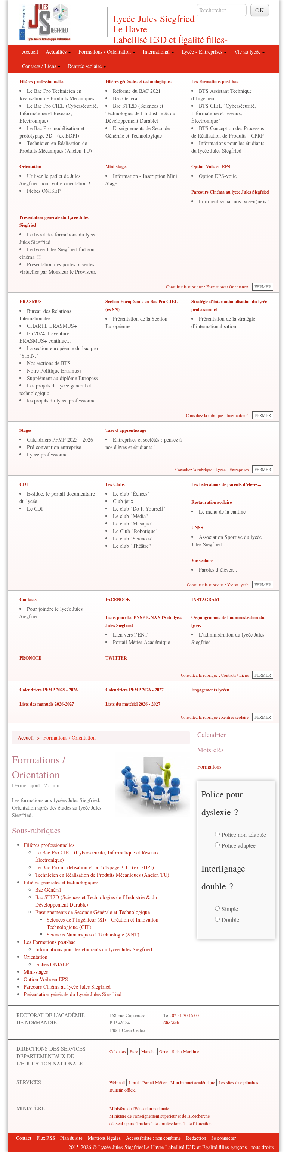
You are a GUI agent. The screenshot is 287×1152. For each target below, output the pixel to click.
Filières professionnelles (41, 81)
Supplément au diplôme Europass (62, 378)
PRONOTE (30, 658)
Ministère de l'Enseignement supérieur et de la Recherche (159, 1116)
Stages (25, 430)
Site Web (171, 1023)
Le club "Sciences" (133, 538)
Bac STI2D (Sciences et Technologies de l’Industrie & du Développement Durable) (140, 113)
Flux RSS (46, 1137)
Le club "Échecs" (131, 493)
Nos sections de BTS (49, 363)
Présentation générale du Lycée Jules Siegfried (72, 994)
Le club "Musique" (133, 523)
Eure (134, 1051)
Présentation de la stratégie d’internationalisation (223, 322)
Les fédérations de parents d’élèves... (226, 484)
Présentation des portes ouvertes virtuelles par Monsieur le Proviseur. (57, 268)
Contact (23, 1137)
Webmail (117, 1082)
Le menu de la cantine (222, 511)
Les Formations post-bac (214, 81)
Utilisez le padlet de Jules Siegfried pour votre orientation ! (54, 179)
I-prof (134, 1082)
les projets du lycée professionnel (62, 400)
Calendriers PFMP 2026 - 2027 (134, 690)
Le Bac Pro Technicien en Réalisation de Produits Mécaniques (56, 94)
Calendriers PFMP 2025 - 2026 (60, 439)
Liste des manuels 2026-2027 (46, 704)
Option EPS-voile (218, 175)
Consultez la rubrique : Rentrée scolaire (215, 717)
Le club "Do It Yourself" (139, 508)
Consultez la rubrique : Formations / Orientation (207, 286)
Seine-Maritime (185, 1051)
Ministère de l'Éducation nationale (139, 1108)
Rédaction (196, 1137)
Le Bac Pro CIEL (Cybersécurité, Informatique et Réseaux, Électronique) (58, 113)
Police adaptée (239, 845)
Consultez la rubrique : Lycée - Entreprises (212, 469)
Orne (163, 1051)
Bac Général (126, 98)
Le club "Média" (130, 516)
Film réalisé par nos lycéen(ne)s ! (234, 201)
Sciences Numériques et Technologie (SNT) (93, 934)
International (157, 51)
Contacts (28, 599)
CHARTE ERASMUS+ (52, 325)
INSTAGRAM (205, 599)
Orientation (30, 166)
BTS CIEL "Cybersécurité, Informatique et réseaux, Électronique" (223, 113)
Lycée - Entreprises (203, 51)
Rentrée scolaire (85, 65)
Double (230, 919)
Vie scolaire (202, 560)
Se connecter (223, 1137)
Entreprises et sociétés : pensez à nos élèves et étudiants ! (143, 443)
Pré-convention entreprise (54, 447)
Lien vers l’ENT (130, 634)
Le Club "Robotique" (135, 530)
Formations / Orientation (105, 51)
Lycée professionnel (48, 454)
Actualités (57, 51)
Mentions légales (104, 1137)
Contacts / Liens (40, 65)
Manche (148, 1051)
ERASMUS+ (31, 301)
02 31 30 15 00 (185, 1015)
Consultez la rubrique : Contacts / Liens (215, 675)
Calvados (117, 1051)
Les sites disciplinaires (238, 1082)
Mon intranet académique (192, 1082)
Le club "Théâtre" (132, 545)
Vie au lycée (248, 51)
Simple (230, 909)
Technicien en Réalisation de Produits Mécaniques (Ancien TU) (55, 146)
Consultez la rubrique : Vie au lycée (218, 584)
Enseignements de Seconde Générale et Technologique (137, 132)
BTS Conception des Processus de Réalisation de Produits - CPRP (227, 132)
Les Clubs (115, 484)
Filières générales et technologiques (138, 81)
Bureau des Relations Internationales (45, 314)
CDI (23, 484)
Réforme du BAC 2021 (137, 90)
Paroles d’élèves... (218, 569)
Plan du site (71, 1137)
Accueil (30, 51)
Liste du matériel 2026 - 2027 (132, 704)
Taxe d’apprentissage (125, 430)
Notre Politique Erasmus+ (54, 370)
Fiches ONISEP (44, 190)
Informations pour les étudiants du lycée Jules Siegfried (227, 146)
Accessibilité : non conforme (153, 1137)
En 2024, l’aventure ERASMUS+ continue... (45, 337)
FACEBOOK (117, 599)
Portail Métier (154, 1082)
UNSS (197, 527)
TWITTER (116, 658)
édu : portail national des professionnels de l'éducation (160, 1123)
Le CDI (35, 508)
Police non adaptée (244, 834)
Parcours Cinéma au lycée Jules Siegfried (230, 192)
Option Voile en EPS (210, 166)
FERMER (262, 286)
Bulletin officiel (122, 1090)
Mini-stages (116, 166)
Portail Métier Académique (141, 642)
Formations (209, 766)
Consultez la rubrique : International (217, 415)
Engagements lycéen (210, 690)
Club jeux (123, 501)
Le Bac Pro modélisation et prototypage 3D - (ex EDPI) (51, 132)
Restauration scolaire (211, 502)
